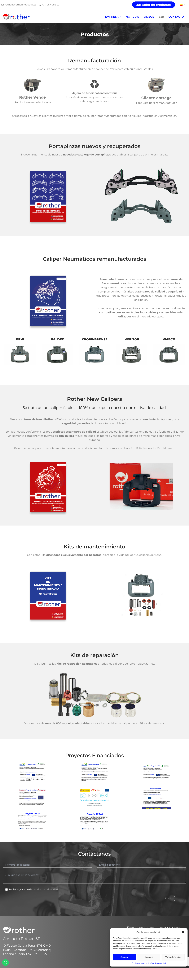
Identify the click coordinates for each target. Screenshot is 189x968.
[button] (183, 932)
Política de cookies (139, 963)
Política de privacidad (157, 963)
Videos (148, 16)
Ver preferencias (173, 956)
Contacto (176, 16)
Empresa (111, 16)
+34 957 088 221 (37, 954)
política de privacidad (45, 889)
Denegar (149, 956)
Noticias (132, 16)
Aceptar (124, 956)
